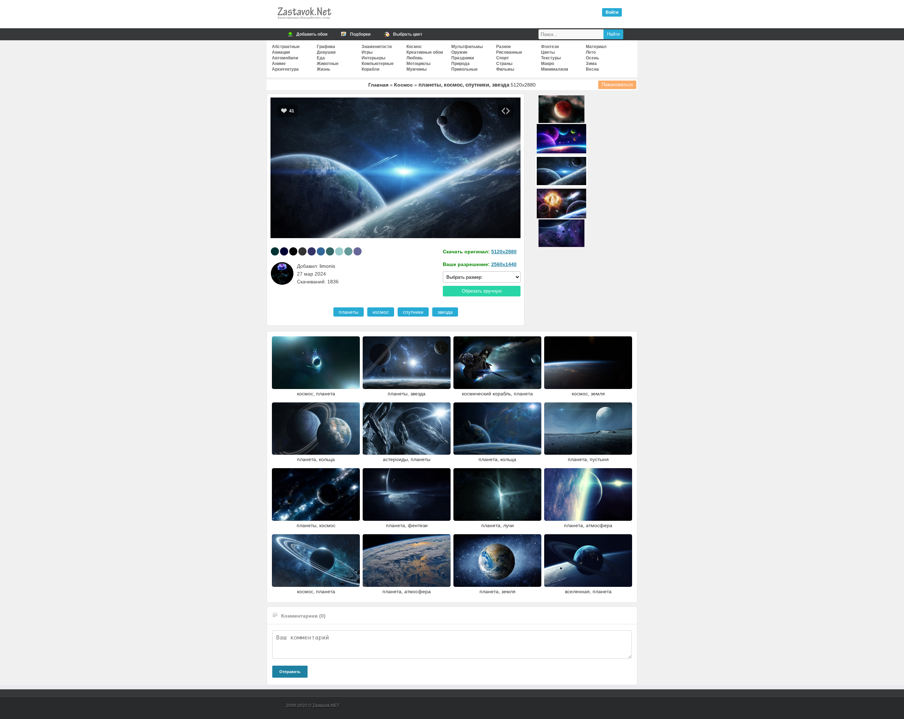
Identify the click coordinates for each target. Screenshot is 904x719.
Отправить (290, 672)
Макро (547, 63)
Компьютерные (378, 63)
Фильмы (505, 69)
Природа (460, 63)
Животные (328, 63)
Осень (592, 57)
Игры (367, 52)
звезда (445, 312)
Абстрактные (286, 46)
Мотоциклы (418, 63)
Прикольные (464, 69)
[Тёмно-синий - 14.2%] (284, 251)
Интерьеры (373, 57)
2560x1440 (504, 264)
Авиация (281, 52)
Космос (414, 46)
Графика (326, 46)
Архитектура (285, 69)
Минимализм (554, 69)
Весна (592, 69)
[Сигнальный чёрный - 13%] (302, 251)
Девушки (326, 52)
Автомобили (285, 57)
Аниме (279, 63)
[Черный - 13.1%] (293, 251)
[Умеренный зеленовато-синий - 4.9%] (330, 251)
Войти (612, 12)
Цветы (548, 52)
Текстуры (551, 57)
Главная (378, 85)
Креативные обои (424, 52)
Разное (503, 46)
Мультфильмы (467, 46)
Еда (321, 57)
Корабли (370, 69)
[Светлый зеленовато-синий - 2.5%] (348, 251)
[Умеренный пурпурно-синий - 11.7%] (312, 251)
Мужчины (416, 69)
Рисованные (509, 52)
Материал (596, 46)
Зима (591, 63)
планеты (348, 312)
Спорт (502, 57)
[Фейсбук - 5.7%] (321, 251)
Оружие (459, 52)
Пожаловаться (617, 84)
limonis (327, 266)
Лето (591, 52)
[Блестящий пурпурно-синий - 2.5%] (357, 251)
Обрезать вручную (482, 291)
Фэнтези (550, 46)
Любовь (414, 57)
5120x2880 (504, 251)
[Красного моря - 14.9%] (275, 251)
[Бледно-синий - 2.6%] (339, 251)
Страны (504, 63)
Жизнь (323, 69)
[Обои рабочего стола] (304, 21)
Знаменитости (377, 46)
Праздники (462, 57)
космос (381, 312)
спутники (413, 312)
